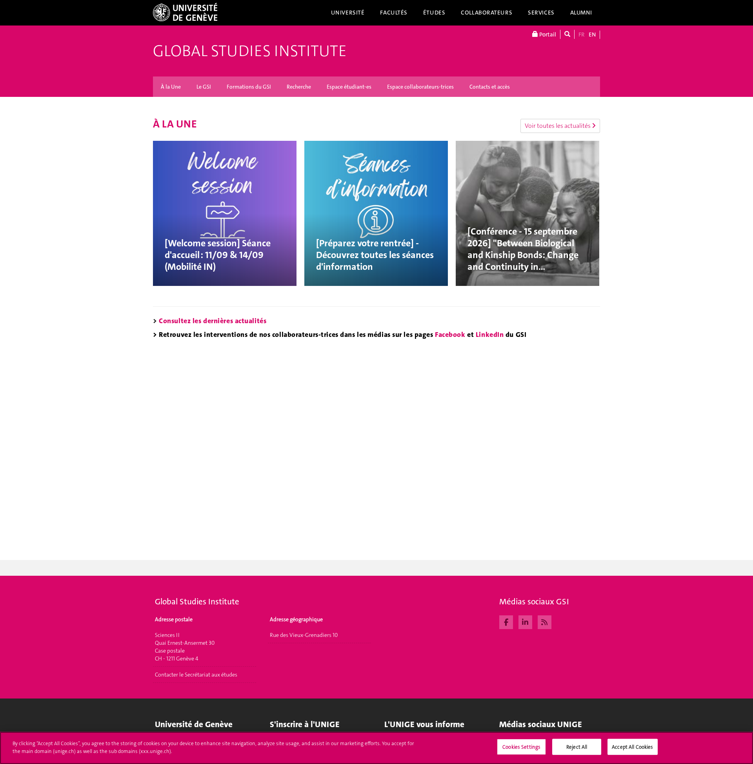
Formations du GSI (249, 86)
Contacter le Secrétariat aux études (196, 674)
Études (434, 12)
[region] (376, 748)
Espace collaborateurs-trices (420, 86)
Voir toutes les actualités (558, 126)
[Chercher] (567, 34)
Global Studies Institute (250, 51)
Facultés (393, 12)
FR (581, 34)
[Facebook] (506, 621)
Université (348, 12)
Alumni (581, 12)
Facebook (450, 334)
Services (541, 12)
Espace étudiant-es (349, 86)
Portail (547, 34)
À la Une (171, 86)
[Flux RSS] (544, 621)
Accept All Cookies (632, 747)
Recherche (299, 86)
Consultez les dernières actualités (212, 321)
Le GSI (203, 86)
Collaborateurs (486, 12)
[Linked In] (525, 621)
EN (592, 34)
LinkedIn (490, 334)
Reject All (576, 747)
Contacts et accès (489, 86)
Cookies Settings (521, 747)
